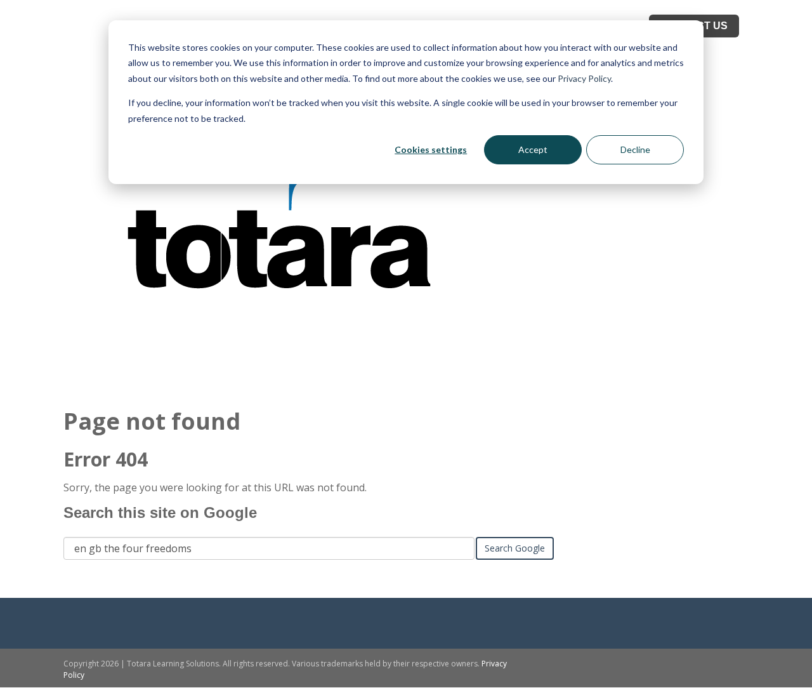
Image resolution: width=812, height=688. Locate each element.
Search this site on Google (160, 512)
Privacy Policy (584, 78)
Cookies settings (431, 149)
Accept (532, 149)
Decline (635, 149)
